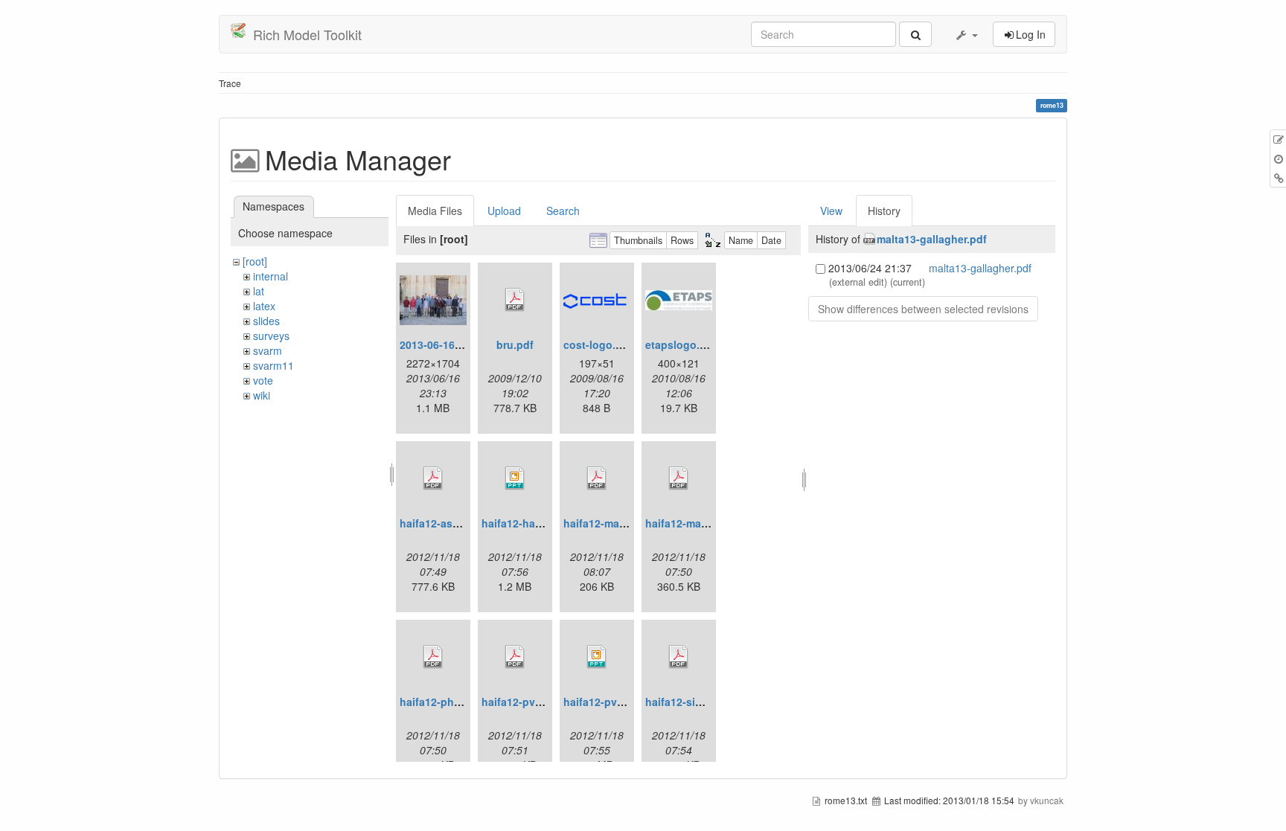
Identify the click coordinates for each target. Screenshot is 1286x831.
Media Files (435, 210)
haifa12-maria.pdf (607, 523)
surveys (271, 335)
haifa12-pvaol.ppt (608, 701)
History (884, 210)
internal (270, 276)
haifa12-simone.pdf (694, 701)
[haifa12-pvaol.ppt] (596, 656)
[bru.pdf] (515, 299)
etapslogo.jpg (680, 344)
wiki (261, 395)
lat (258, 290)
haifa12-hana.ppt (525, 523)
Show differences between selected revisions (923, 308)
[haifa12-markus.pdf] (678, 478)
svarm (267, 350)
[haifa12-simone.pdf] (678, 656)
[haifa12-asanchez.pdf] (433, 478)
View (831, 210)
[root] (255, 261)
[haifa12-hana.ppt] (515, 478)
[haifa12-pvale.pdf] (515, 656)
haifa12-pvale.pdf (526, 701)
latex (264, 305)
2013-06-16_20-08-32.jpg (461, 344)
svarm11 (273, 365)
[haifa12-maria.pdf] (596, 478)
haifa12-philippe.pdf (451, 701)
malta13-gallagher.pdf (932, 238)
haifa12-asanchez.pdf (454, 523)
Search (563, 210)
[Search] (915, 34)
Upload (504, 210)
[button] (966, 34)
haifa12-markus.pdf (694, 523)
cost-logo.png (599, 344)
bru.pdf (515, 344)
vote (263, 380)
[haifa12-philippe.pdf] (433, 656)
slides (266, 320)
